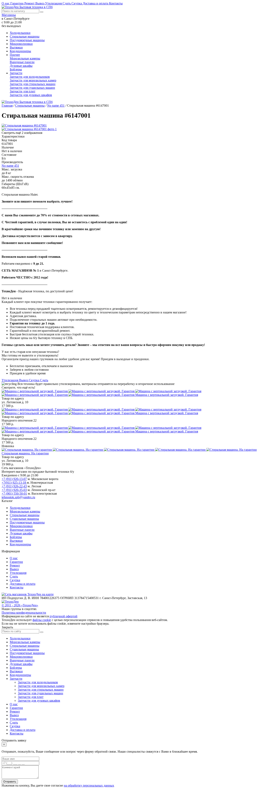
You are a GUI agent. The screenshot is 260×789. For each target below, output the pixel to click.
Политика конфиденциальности (24, 612)
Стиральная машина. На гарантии (25, 453)
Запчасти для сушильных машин (32, 87)
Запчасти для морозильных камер (33, 80)
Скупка (77, 3)
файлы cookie (41, 620)
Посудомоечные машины (27, 40)
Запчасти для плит (22, 91)
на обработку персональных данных (89, 785)
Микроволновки (21, 44)
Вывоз (40, 3)
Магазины (9, 15)
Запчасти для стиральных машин (32, 84)
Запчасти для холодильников (30, 76)
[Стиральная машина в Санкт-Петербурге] (101, 393)
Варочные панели (22, 62)
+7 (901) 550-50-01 (14, 493)
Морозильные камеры (25, 58)
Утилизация (54, 3)
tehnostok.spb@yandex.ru (18, 497)
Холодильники (20, 33)
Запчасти (16, 73)
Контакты (116, 3)
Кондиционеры (20, 51)
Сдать (67, 3)
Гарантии (17, 3)
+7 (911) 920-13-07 (14, 479)
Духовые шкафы (21, 65)
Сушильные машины (24, 518)
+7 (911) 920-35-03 (14, 490)
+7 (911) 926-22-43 (14, 486)
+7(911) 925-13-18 (14, 482)
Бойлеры (16, 69)
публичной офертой (63, 616)
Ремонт (29, 3)
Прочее (15, 54)
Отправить (9, 781)
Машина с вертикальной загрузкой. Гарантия (166, 395)
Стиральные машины (24, 36)
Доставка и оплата (96, 3)
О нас (6, 3)
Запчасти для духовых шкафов (31, 95)
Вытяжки (16, 47)
